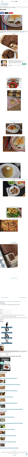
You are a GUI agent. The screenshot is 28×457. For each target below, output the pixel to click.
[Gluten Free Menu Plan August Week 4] (2, 376)
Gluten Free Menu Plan (5, 297)
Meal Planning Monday (11, 301)
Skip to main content (4, 3)
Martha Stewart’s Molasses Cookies (8, 441)
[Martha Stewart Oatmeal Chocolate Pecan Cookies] (2, 421)
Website (1, 313)
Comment (1, 309)
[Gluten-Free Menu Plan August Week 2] (2, 401)
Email (1, 312)
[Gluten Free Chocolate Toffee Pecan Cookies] (2, 382)
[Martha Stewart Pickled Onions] (2, 415)
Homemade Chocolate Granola (14, 89)
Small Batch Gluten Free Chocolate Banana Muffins (11, 409)
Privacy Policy (14, 454)
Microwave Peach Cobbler (22, 297)
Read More (8, 352)
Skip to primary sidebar (4, 4)
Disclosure (14, 455)
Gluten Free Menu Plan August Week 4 (8, 378)
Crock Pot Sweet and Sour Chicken (14, 135)
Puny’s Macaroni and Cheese (6, 396)
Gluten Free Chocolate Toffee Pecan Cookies (10, 384)
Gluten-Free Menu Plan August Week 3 (8, 390)
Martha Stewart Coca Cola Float (7, 429)
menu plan (20, 301)
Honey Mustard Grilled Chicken (14, 206)
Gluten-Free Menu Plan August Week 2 (8, 403)
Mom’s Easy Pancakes (4, 179)
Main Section (2, 5)
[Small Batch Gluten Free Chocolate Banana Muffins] (2, 407)
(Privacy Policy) (2, 318)
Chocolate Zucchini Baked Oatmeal (14, 77)
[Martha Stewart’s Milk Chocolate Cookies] (2, 446)
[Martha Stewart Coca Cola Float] (2, 427)
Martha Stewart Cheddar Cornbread (8, 435)
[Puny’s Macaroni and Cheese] (2, 395)
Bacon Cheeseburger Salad (14, 218)
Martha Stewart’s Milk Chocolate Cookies (9, 448)
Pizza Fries (14, 241)
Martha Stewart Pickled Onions (7, 417)
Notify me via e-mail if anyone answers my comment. (8, 316)
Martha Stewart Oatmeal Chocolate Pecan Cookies (11, 423)
